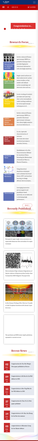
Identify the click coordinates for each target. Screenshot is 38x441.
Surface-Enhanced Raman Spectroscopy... (8, 118)
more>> (31, 40)
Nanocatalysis (8, 190)
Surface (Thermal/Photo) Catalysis (10, 98)
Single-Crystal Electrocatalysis (9, 78)
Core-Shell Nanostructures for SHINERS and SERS (9, 62)
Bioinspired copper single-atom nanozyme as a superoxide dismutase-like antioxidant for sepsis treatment (18, 238)
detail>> (27, 202)
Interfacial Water (7, 153)
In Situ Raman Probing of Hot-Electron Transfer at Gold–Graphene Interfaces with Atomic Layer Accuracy (19, 302)
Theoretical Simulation (8, 172)
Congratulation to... (23, 22)
